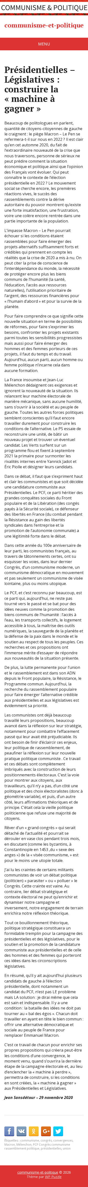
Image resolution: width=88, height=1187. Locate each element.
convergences (63, 1140)
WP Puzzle (53, 1176)
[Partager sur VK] (21, 1131)
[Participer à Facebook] (9, 1131)
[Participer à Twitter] (58, 1131)
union (67, 1148)
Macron (9, 1145)
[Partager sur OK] (34, 1131)
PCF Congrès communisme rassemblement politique (37, 1147)
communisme (29, 1140)
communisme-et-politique (43, 25)
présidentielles (51, 1148)
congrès (46, 1140)
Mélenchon (24, 1145)
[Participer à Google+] (46, 1131)
